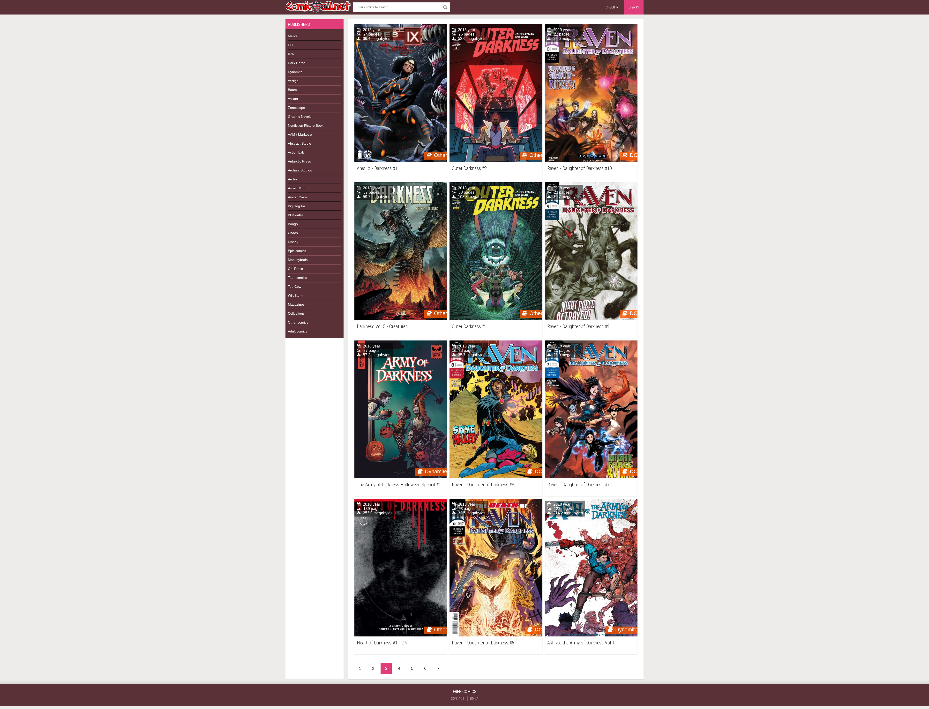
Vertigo (293, 81)
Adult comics (297, 331)
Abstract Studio (299, 143)
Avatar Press (297, 197)
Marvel (293, 36)
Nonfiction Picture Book (305, 125)
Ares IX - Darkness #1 (377, 168)
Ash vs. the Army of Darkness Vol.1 (581, 643)
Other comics (298, 322)
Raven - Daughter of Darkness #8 (483, 484)
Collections (296, 313)
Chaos (293, 233)
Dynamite (295, 72)
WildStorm (296, 295)
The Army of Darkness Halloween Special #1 (399, 484)
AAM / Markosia (300, 134)
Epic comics (297, 251)
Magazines (296, 304)
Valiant (293, 99)
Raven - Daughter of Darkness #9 (578, 326)
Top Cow (294, 286)
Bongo (293, 224)
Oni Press (295, 269)
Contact (457, 699)
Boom (292, 90)
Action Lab (296, 152)
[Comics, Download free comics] (318, 9)
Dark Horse (296, 63)
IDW (291, 54)
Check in (612, 7)
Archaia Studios (300, 170)
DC (290, 45)
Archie (293, 179)
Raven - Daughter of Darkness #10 (579, 168)
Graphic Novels (299, 116)
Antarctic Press (299, 161)
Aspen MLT (296, 188)
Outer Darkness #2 (469, 168)
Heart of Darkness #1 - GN (382, 643)
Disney (293, 242)
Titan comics (297, 278)
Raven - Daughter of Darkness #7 (578, 484)
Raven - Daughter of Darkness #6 (483, 643)
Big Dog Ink (297, 206)
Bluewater (295, 215)
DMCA (474, 699)
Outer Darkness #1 (469, 326)
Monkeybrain (298, 260)
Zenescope (296, 108)
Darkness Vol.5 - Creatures (382, 326)
